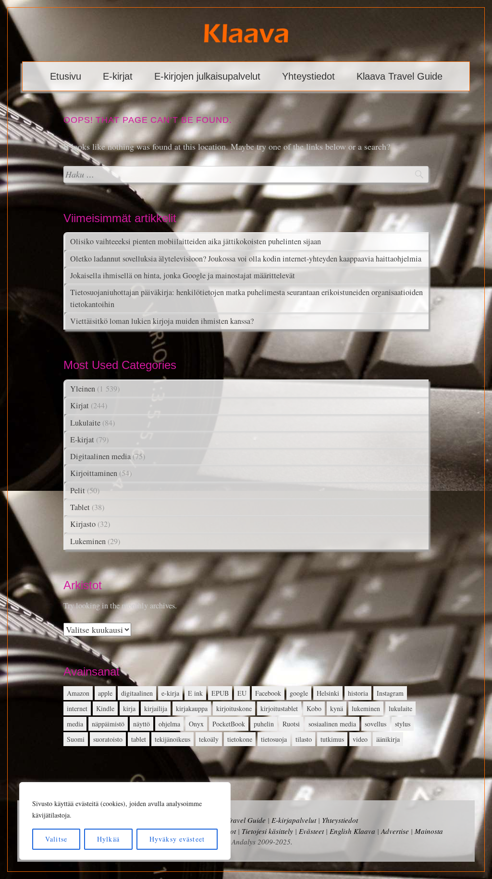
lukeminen (366, 708)
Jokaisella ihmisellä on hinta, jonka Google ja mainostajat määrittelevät (182, 275)
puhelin (264, 723)
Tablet (80, 507)
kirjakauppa (192, 708)
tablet (138, 739)
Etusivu (65, 76)
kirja (129, 708)
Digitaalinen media (100, 456)
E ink (195, 693)
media (75, 723)
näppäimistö (108, 723)
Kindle (105, 708)
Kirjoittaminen (93, 473)
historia (358, 693)
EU (241, 693)
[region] (125, 821)
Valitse (56, 838)
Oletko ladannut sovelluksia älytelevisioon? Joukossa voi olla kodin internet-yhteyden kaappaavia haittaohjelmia (245, 258)
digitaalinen (137, 693)
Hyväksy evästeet (177, 838)
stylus (402, 723)
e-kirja (170, 693)
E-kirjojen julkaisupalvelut (207, 76)
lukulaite (400, 708)
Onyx (196, 723)
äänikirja (388, 739)
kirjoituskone (234, 708)
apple (105, 693)
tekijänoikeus (172, 739)
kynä (336, 708)
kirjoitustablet (279, 708)
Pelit (77, 490)
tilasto (303, 739)
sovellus (375, 723)
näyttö (141, 723)
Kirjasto (83, 524)
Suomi (76, 739)
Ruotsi (291, 723)
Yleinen (82, 388)
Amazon (78, 693)
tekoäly (209, 739)
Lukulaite (85, 422)
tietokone (239, 739)
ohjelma (169, 723)
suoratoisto (108, 739)
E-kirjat (118, 76)
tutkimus (332, 739)
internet (77, 708)
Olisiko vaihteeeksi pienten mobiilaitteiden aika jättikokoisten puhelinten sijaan (195, 241)
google (299, 693)
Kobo (314, 708)
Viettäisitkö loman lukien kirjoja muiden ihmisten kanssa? (162, 321)
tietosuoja (274, 739)
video (360, 739)
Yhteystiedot (308, 76)
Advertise (395, 831)
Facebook (268, 693)
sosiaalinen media (332, 723)
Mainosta (429, 831)
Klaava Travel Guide (400, 76)
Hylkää (108, 838)
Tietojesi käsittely (267, 831)
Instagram (390, 693)
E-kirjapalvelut (293, 820)
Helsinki (328, 693)
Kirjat (79, 405)
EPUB (220, 693)
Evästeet (311, 831)
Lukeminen (88, 541)
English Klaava (352, 831)
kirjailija (155, 708)
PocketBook (228, 723)
